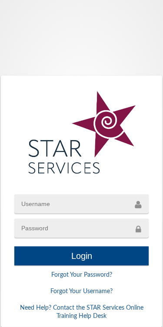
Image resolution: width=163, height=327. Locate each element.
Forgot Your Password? (81, 275)
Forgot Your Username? (81, 291)
